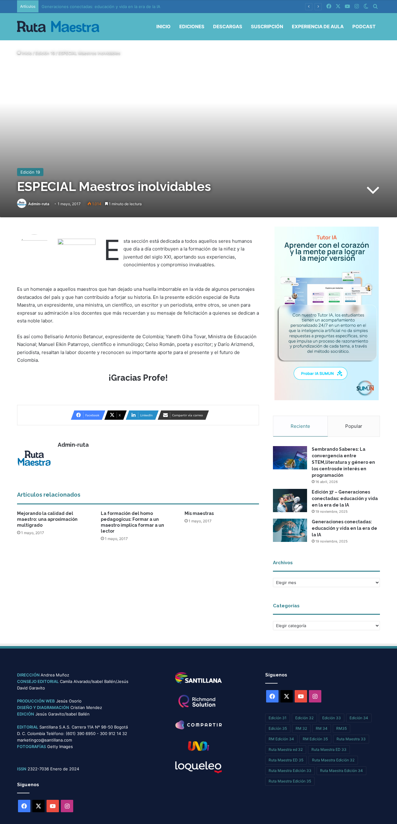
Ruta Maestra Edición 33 (290, 770)
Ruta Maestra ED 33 (328, 749)
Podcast (364, 26)
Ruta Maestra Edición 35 (290, 781)
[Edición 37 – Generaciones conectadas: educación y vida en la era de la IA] (290, 500)
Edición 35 (278, 728)
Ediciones (191, 26)
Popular (353, 426)
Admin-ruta (38, 204)
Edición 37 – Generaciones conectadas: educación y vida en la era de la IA (345, 498)
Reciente (300, 426)
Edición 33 (331, 717)
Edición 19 (45, 53)
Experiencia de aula (318, 26)
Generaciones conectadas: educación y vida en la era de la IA (101, 6)
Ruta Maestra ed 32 (286, 749)
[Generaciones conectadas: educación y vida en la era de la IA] (290, 530)
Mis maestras (199, 513)
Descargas (227, 26)
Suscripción (267, 26)
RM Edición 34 (281, 739)
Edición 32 (304, 717)
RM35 (341, 728)
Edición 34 (359, 717)
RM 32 (301, 728)
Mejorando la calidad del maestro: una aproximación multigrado (47, 519)
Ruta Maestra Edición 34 (341, 770)
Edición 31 (278, 717)
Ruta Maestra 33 (351, 739)
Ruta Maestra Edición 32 (333, 760)
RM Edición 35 (315, 739)
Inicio (163, 26)
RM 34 (322, 728)
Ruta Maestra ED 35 (286, 760)
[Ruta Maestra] (58, 26)
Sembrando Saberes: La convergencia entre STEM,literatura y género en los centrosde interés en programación (343, 462)
